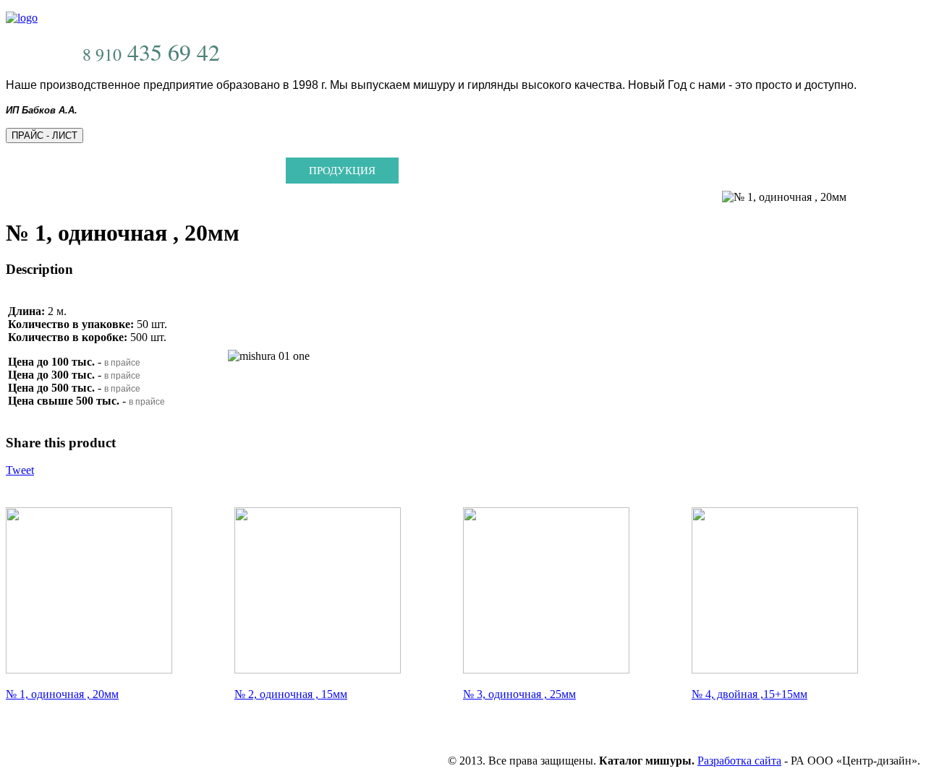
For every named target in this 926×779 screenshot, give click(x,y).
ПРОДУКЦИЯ (342, 170)
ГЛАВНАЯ (68, 170)
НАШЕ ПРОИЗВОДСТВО (201, 170)
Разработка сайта (739, 760)
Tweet (20, 470)
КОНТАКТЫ (655, 170)
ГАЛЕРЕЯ (445, 170)
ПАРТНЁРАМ (546, 170)
